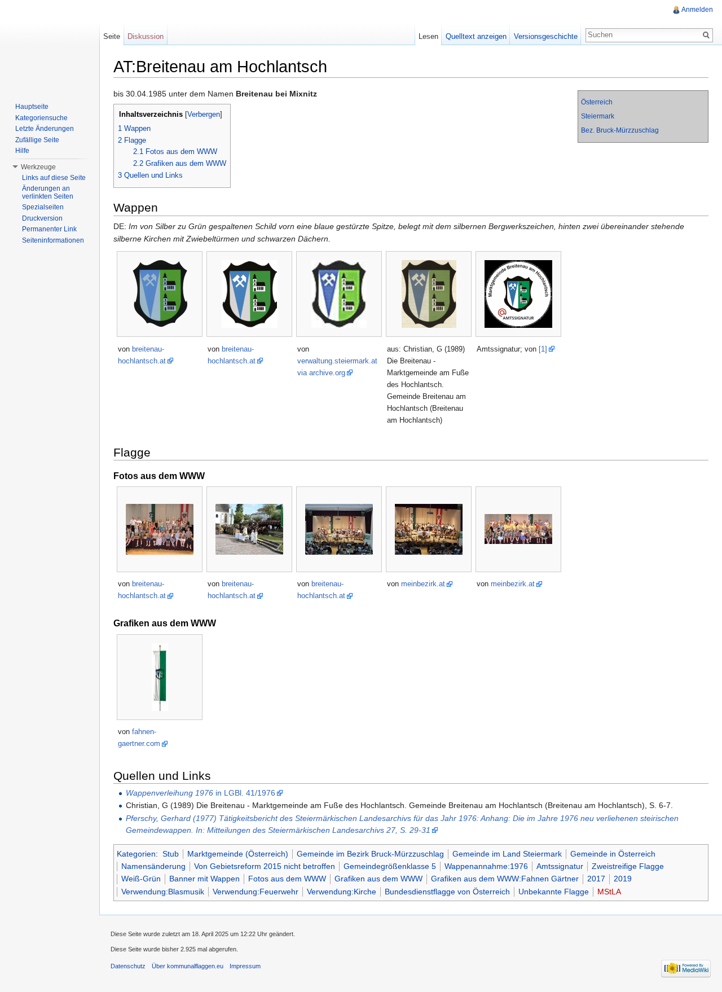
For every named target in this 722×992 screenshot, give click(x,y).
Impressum (245, 966)
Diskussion (145, 36)
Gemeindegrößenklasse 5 (390, 866)
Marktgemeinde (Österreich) (237, 853)
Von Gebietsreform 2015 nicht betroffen (264, 866)
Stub (170, 853)
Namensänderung (153, 866)
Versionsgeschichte (546, 36)
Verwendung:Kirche (341, 891)
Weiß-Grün (141, 878)
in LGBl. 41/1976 (200, 792)
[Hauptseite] (50, 45)
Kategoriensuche (41, 118)
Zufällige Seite (37, 140)
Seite (111, 36)
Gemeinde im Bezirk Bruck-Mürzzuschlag (370, 853)
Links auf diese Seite (54, 178)
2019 (623, 878)
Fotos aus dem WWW (287, 878)
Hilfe (22, 151)
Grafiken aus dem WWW (378, 878)
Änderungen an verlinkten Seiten (47, 192)
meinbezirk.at (423, 584)
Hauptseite (32, 107)
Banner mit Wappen (204, 878)
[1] (543, 349)
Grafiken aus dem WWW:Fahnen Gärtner (505, 878)
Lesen (428, 36)
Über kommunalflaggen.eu (187, 966)
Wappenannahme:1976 (486, 866)
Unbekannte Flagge (553, 891)
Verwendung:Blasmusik (162, 891)
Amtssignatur (559, 866)
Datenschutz (128, 966)
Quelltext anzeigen (476, 36)
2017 (596, 878)
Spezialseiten (43, 207)
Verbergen (203, 114)
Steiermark (597, 116)
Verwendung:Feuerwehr (255, 891)
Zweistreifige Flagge (628, 866)
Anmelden (697, 10)
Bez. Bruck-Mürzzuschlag (620, 130)
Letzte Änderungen (44, 129)
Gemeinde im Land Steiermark (507, 853)
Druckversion (42, 218)
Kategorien (136, 853)
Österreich (597, 102)
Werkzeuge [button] (38, 167)
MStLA (609, 891)
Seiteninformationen (53, 240)
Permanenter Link (49, 229)
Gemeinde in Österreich (612, 853)
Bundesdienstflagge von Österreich (447, 891)
